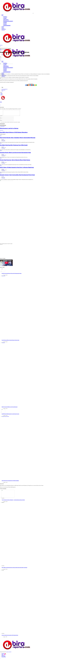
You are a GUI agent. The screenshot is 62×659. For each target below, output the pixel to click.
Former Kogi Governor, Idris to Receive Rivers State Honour (15, 160)
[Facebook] (26, 85)
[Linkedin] (30, 85)
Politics (5, 16)
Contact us (3, 653)
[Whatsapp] (36, 85)
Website (1, 120)
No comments (3, 148)
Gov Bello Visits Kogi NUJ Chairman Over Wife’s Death (13, 145)
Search (9, 48)
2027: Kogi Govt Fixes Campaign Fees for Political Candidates (10, 480)
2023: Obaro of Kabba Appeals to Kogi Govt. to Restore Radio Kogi (17, 167)
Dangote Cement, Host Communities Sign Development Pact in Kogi (17, 175)
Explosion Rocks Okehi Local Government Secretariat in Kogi (15, 152)
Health (5, 22)
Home (2, 14)
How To (3, 27)
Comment (1, 115)
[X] (27, 85)
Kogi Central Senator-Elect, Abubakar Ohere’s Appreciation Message (17, 137)
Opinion (3, 26)
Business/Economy (8, 21)
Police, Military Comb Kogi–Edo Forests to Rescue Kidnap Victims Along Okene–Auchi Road (14, 567)
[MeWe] (33, 85)
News (2, 15)
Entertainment (6, 25)
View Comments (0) (3, 125)
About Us (3, 28)
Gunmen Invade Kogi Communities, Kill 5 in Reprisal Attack (10, 635)
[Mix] (34, 85)
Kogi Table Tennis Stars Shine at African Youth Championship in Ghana (11, 273)
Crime (4, 18)
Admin (3, 54)
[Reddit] (29, 85)
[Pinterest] (31, 85)
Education (5, 19)
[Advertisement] (31, 251)
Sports (5, 24)
